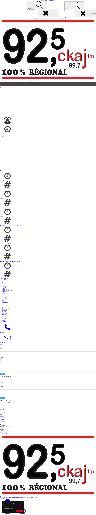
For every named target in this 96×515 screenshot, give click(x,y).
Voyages (3, 321)
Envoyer (2, 373)
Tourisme (3, 319)
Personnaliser (6, 510)
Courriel (1, 382)
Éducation (3, 295)
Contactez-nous (62, 18)
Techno (3, 318)
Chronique (3, 289)
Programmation (41, 18)
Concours (37, 18)
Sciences (3, 315)
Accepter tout (19, 510)
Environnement (4, 298)
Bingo (47, 18)
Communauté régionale (5, 290)
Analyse (3, 286)
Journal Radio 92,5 (33, 18)
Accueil (28, 18)
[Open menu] (27, 17)
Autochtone (4, 288)
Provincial (3, 311)
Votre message (2, 361)
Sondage (3, 316)
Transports (3, 320)
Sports (3, 317)
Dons (49, 18)
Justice (3, 303)
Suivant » (5, 279)
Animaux (3, 287)
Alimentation (4, 285)
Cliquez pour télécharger (51, 0)
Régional (3, 312)
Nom (1, 348)
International (6, 206)
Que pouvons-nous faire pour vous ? (6, 390)
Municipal (3, 306)
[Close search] (46, 13)
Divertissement (4, 293)
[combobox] (1, 359)
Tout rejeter (13, 510)
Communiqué (4, 291)
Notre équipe (58, 18)
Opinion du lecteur (5, 308)
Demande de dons (53, 18)
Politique (9, 206)
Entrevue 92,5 (4, 297)
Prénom (1, 344)
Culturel (3, 292)
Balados (45, 18)
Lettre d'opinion (4, 304)
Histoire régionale (5, 301)
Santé (3, 314)
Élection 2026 (6, 224)
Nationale (3, 307)
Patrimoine (3, 309)
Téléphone (1, 357)
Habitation (3, 300)
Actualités (11, 85)
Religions (3, 313)
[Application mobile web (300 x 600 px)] (7, 116)
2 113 (3, 279)
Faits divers (4, 299)
